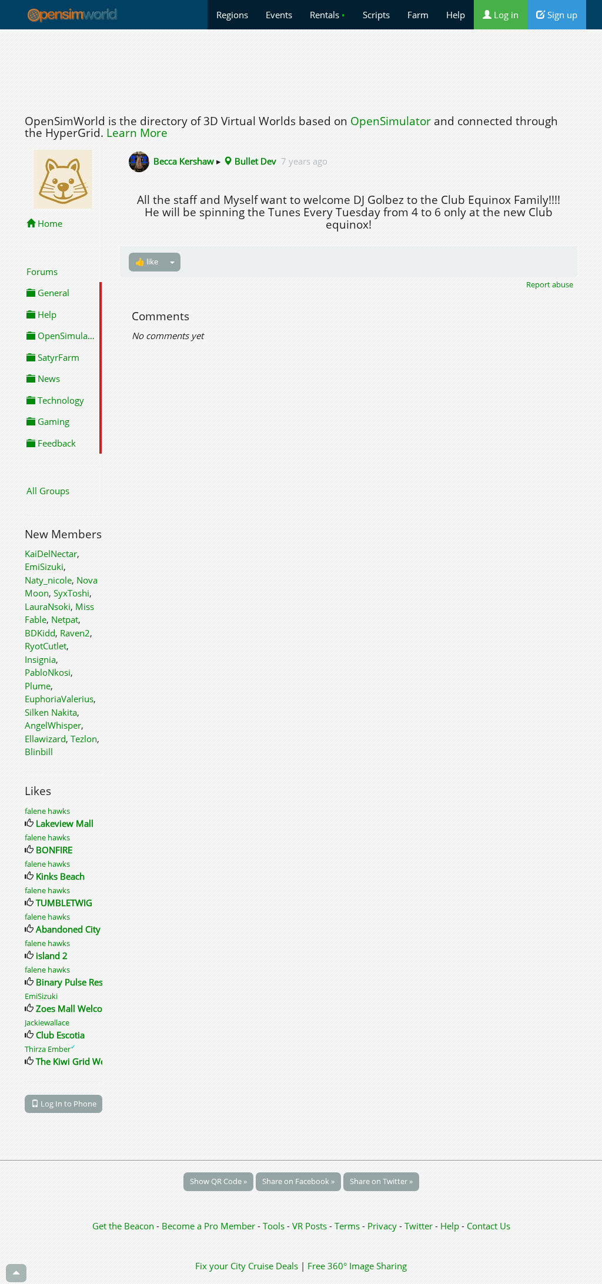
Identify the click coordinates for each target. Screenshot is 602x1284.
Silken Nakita (51, 712)
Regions (232, 15)
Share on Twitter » (381, 1181)
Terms (348, 1226)
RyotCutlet (45, 646)
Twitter (418, 1226)
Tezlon (84, 739)
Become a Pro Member (209, 1226)
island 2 (52, 955)
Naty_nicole (48, 580)
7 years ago (304, 161)
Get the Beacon (123, 1226)
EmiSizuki (44, 566)
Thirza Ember (50, 1049)
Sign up (561, 15)
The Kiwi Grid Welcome (83, 1061)
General (52, 293)
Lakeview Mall (64, 823)
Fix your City (220, 1266)
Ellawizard (45, 739)
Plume (38, 686)
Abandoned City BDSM (82, 929)
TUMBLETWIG (64, 902)
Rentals (327, 15)
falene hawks (47, 811)
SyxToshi (71, 593)
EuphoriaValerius (59, 699)
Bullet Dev (254, 161)
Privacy (382, 1226)
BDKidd (40, 633)
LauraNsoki (48, 606)
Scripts (376, 15)
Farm (418, 15)
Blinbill (39, 751)
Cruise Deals (273, 1266)
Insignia (40, 659)
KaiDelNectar (51, 553)
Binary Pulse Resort (75, 982)
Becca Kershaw (183, 161)
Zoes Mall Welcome (75, 1008)
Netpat (64, 619)
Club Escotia (60, 1035)
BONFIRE (54, 850)
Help (455, 15)
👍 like (146, 261)
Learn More (137, 132)
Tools (275, 1226)
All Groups (47, 491)
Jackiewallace (47, 1022)
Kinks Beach (60, 876)
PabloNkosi (48, 672)
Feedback (55, 443)
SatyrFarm (57, 357)
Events (279, 15)
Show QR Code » (218, 1181)
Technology (59, 400)
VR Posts (310, 1226)
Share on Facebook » (298, 1181)
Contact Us (488, 1226)
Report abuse (549, 284)
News (47, 378)
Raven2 (75, 633)
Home (48, 223)
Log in (505, 15)
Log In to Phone (67, 1103)
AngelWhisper (53, 725)
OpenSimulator (390, 121)
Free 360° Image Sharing (357, 1266)
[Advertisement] (301, 68)
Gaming (52, 421)
